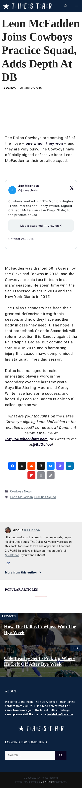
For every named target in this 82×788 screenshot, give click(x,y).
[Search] (60, 755)
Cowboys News (21, 491)
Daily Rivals (47, 781)
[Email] (41, 475)
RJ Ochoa (9, 87)
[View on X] (72, 188)
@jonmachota (28, 190)
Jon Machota (28, 186)
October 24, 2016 (21, 238)
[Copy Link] (51, 475)
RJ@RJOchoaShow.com (26, 439)
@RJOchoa (42, 444)
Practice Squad (45, 497)
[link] (12, 466)
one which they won (44, 143)
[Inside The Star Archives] (27, 6)
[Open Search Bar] (65, 6)
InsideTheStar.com (60, 714)
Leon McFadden (21, 497)
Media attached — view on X (41, 225)
